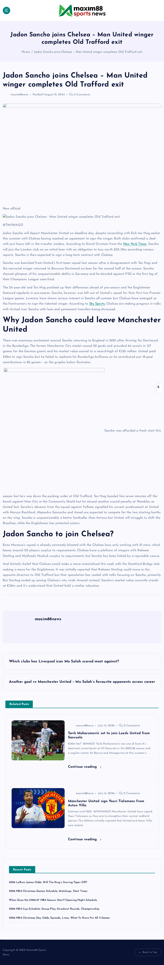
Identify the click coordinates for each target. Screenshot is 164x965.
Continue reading (83, 767)
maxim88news (19, 94)
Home (26, 52)
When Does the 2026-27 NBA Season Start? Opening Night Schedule (53, 900)
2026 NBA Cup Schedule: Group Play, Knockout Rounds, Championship (54, 909)
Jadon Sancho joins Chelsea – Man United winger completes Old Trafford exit (88, 52)
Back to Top (150, 952)
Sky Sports (97, 303)
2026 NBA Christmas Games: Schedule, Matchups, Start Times (48, 891)
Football (38, 94)
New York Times (135, 244)
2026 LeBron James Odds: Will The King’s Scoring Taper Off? (48, 882)
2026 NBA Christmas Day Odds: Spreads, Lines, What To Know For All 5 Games (59, 918)
